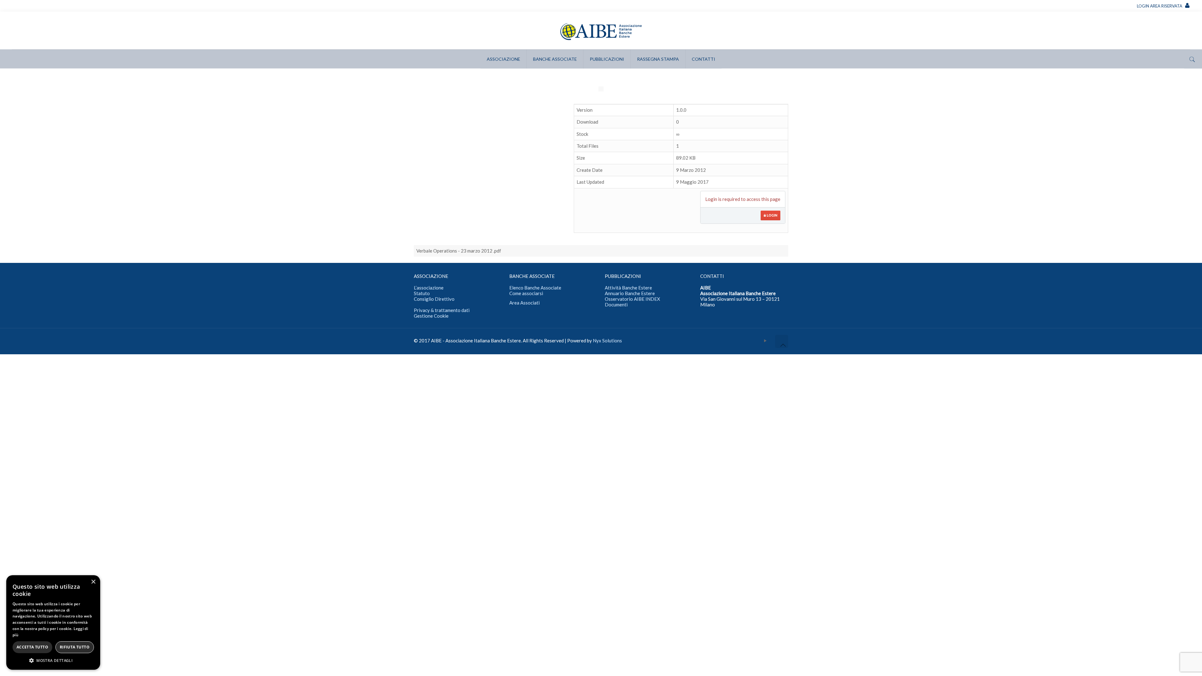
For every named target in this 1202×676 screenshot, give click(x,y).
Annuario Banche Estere (630, 293)
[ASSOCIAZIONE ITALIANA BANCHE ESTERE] (601, 30)
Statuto (422, 293)
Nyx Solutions (607, 340)
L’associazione (429, 287)
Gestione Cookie (431, 316)
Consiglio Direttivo (434, 299)
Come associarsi (526, 293)
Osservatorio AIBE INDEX (632, 299)
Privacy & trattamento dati (442, 310)
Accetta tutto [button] (32, 647)
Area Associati (524, 302)
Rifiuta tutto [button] (75, 647)
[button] (53, 660)
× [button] (93, 582)
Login (771, 215)
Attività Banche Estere (628, 287)
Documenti (616, 304)
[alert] (53, 622)
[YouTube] (765, 340)
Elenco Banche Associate (535, 287)
